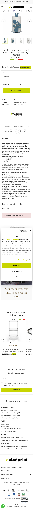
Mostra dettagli (23, 260)
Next (29, 21)
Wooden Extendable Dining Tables (12, 413)
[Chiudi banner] (30, 230)
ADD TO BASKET (16, 90)
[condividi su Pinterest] (25, 131)
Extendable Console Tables (10, 418)
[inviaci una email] (3, 11)
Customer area (7, 474)
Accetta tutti (16, 265)
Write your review (18, 126)
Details (5, 138)
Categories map (17, 482)
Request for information (12, 204)
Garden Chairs (23, 440)
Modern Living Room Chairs (10, 440)
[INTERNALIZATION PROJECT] (16, 494)
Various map (16, 484)
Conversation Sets (21, 446)
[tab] (16, 138)
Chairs (3, 434)
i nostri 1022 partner (12, 239)
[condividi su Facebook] (20, 131)
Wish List (7, 126)
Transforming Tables (7, 428)
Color (4, 73)
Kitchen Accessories (17, 227)
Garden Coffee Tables (17, 449)
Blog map (25, 482)
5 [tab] (20, 362)
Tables (3, 421)
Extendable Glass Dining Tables (11, 415)
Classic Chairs (5, 437)
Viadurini (5, 471)
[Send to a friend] (11, 131)
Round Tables (5, 424)
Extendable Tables (8, 407)
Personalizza (15, 271)
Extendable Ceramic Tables (9, 410)
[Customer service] (8, 11)
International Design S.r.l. (12, 467)
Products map (7, 482)
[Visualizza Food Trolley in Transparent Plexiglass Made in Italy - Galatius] (11, 342)
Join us (17, 389)
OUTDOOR (5, 443)
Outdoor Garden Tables (9, 431)
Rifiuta (17, 277)
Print (27, 126)
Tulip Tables (17, 428)
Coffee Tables (5, 426)
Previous (3, 21)
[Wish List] (16, 342)
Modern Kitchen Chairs (17, 437)
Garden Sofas (6, 449)
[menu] (31, 7)
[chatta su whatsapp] (3, 506)
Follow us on (6, 478)
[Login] (19, 11)
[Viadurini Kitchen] (16, 114)
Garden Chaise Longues (8, 446)
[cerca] (2, 7)
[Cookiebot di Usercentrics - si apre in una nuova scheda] (19, 230)
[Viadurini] (16, 6)
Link (13, 385)
